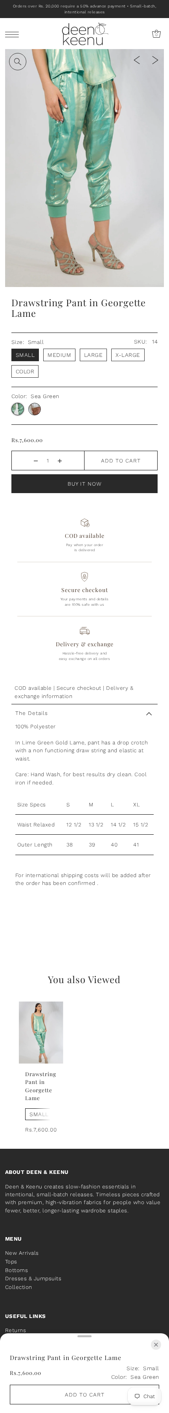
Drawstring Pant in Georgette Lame (40, 1085)
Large (93, 355)
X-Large (128, 355)
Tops (11, 1261)
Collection (18, 1287)
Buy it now (85, 484)
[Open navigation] (14, 34)
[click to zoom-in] (17, 61)
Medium (59, 355)
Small (25, 355)
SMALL (39, 1114)
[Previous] (137, 59)
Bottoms (16, 1270)
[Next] (155, 59)
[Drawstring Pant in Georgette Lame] (41, 1033)
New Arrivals (22, 1253)
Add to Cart (121, 460)
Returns (15, 1330)
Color (25, 371)
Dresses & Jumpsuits (33, 1278)
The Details (31, 713)
